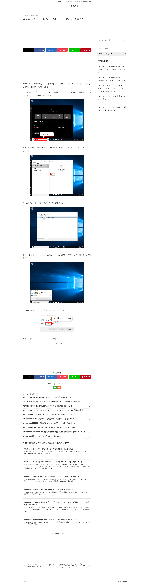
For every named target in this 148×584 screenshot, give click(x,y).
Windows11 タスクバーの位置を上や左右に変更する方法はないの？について (112, 99)
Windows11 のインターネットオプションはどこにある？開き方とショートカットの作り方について (112, 88)
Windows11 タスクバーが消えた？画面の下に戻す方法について (112, 108)
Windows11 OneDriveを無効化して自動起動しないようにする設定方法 (111, 78)
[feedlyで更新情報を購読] (55, 387)
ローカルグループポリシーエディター (41, 339)
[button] (124, 40)
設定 (54, 339)
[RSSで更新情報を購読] (59, 387)
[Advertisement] (57, 34)
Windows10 (27, 339)
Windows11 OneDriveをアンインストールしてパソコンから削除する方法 (111, 69)
